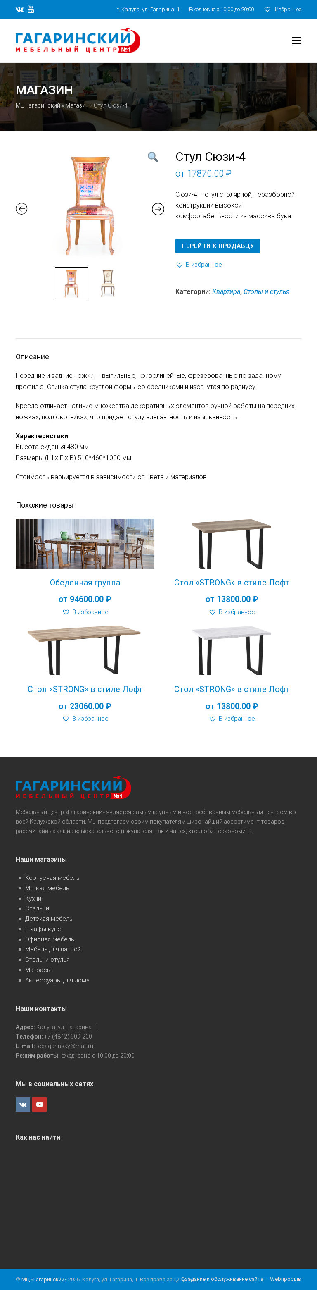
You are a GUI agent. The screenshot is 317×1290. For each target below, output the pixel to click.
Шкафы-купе (43, 929)
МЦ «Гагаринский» (44, 1279)
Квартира (226, 292)
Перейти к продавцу (218, 246)
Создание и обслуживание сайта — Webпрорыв (241, 1279)
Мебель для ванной (53, 949)
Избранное (287, 9)
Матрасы (38, 970)
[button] (198, 265)
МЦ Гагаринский (38, 105)
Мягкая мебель (47, 888)
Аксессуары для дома (57, 980)
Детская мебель (49, 918)
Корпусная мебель (52, 878)
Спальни (37, 908)
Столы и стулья (267, 292)
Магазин (77, 105)
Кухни (33, 898)
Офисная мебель (49, 939)
